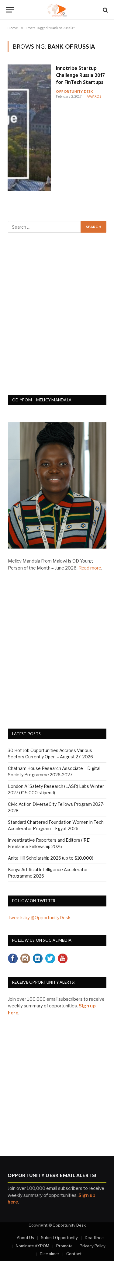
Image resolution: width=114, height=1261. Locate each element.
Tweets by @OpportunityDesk (39, 917)
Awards (94, 96)
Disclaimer (49, 1253)
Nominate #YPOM (32, 1245)
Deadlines (94, 1237)
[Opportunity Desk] (57, 10)
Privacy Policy (92, 1245)
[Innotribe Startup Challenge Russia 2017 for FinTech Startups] (29, 127)
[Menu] (10, 10)
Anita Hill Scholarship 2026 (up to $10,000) (50, 858)
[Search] (105, 10)
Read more (89, 568)
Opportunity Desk (74, 91)
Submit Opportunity (59, 1237)
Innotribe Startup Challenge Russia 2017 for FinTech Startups (80, 75)
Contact (73, 1253)
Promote (64, 1245)
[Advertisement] (57, 317)
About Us (25, 1237)
